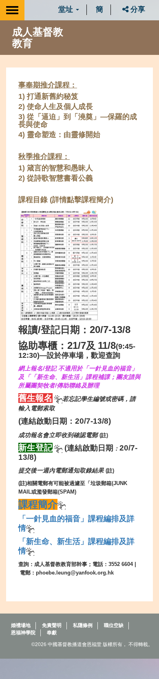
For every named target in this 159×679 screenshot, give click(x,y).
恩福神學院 (23, 632)
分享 (136, 9)
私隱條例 (83, 625)
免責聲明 (52, 625)
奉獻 (52, 632)
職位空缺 (114, 625)
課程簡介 (37, 504)
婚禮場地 (21, 625)
